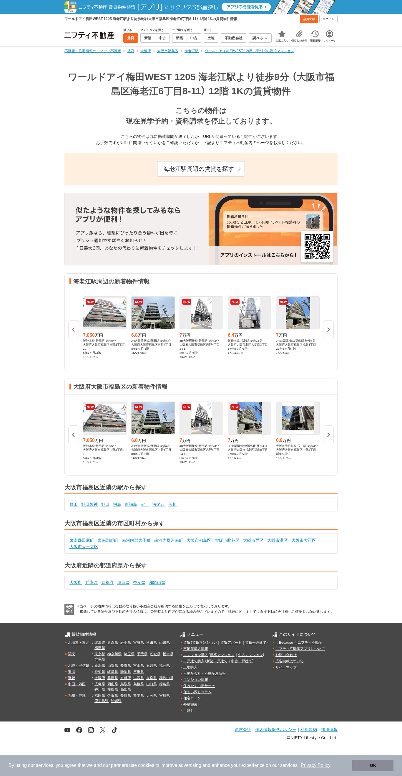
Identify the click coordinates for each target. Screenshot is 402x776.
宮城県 (138, 642)
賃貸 (186, 642)
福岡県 (99, 696)
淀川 (145, 504)
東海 (71, 672)
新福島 (131, 504)
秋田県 (151, 642)
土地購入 (190, 667)
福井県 (164, 665)
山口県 (151, 684)
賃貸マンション (204, 642)
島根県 (138, 684)
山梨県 (112, 665)
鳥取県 (125, 684)
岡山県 (112, 684)
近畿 (71, 678)
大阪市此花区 (227, 540)
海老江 (158, 504)
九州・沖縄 (77, 696)
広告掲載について (289, 661)
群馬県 (99, 659)
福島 (117, 504)
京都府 (107, 582)
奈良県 (139, 582)
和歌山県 (157, 582)
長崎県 (125, 696)
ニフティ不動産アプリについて (300, 649)
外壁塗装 (190, 704)
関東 (71, 654)
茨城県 (155, 654)
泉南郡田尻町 (81, 540)
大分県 (151, 696)
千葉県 (142, 654)
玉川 (172, 504)
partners (119, 765)
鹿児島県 (101, 701)
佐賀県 (112, 696)
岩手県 (125, 642)
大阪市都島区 (199, 540)
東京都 (99, 654)
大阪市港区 (277, 540)
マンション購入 (195, 655)
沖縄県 (116, 701)
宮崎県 (164, 696)
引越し (188, 711)
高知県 (125, 689)
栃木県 (168, 654)
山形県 (164, 642)
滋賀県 (123, 582)
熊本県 (138, 696)
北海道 (99, 642)
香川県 (99, 689)
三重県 (138, 672)
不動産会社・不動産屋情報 (204, 673)
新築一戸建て (216, 661)
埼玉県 (129, 654)
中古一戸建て (241, 661)
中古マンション (250, 655)
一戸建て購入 (194, 661)
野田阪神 (89, 504)
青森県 (112, 642)
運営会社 (243, 729)
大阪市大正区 (303, 540)
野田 (73, 504)
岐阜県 (112, 672)
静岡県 (125, 672)
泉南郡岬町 (108, 540)
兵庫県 (91, 582)
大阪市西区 (253, 540)
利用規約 (308, 729)
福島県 (99, 648)
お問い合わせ (286, 655)
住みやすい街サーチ (199, 686)
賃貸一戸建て (255, 642)
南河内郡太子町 (136, 540)
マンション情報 (195, 680)
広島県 (99, 684)
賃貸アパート (231, 642)
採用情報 (329, 729)
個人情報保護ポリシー (275, 729)
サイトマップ (286, 667)
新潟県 (99, 665)
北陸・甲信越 (78, 665)
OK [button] (373, 765)
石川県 (151, 665)
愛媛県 (112, 689)
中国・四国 (77, 684)
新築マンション (222, 655)
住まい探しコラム (197, 692)
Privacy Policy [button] (315, 765)
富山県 (138, 665)
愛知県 (99, 672)
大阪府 (75, 582)
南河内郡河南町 (168, 540)
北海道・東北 (78, 642)
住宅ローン (192, 698)
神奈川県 (114, 654)
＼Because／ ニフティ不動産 (298, 642)
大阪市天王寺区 (83, 546)
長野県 (125, 665)
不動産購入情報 (195, 649)
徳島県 (164, 684)
